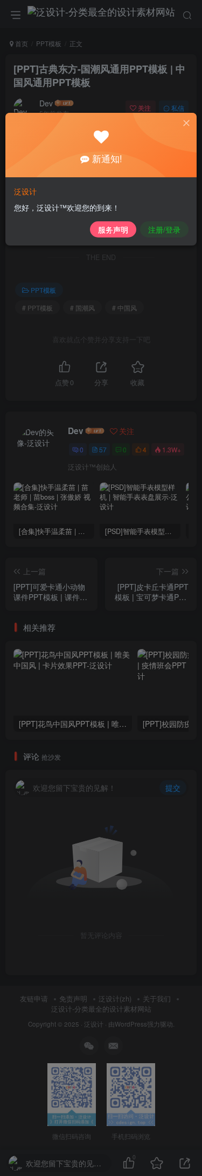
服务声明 (113, 229)
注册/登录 (164, 229)
